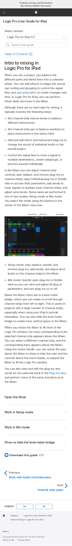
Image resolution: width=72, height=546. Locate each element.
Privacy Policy (24, 540)
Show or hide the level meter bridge (30, 442)
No (44, 506)
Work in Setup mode (19, 412)
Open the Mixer (15, 397)
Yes (24, 506)
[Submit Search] (8, 45)
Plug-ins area (57, 373)
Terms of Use (8, 540)
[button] (4, 12)
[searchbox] (36, 44)
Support (14, 515)
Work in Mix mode (17, 427)
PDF (41, 455)
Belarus (6, 531)
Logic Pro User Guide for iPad (25, 21)
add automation (26, 92)
